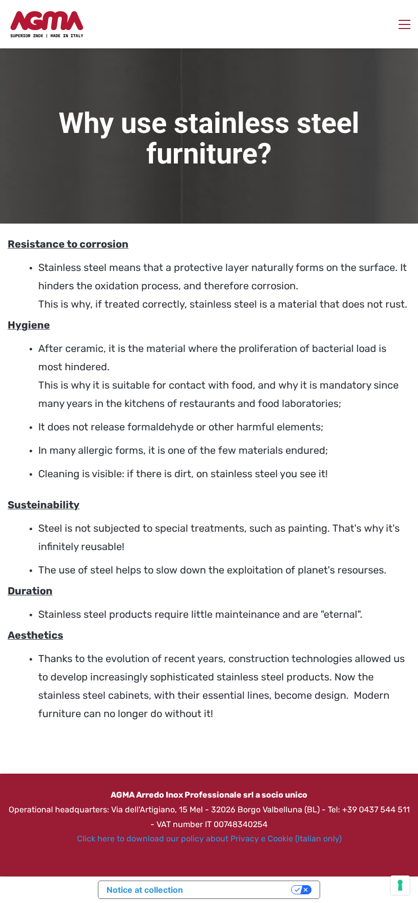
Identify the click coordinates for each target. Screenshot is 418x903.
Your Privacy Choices (242, 890)
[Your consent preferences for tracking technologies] (400, 885)
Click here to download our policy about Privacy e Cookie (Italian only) (209, 838)
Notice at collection (145, 890)
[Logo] (46, 24)
